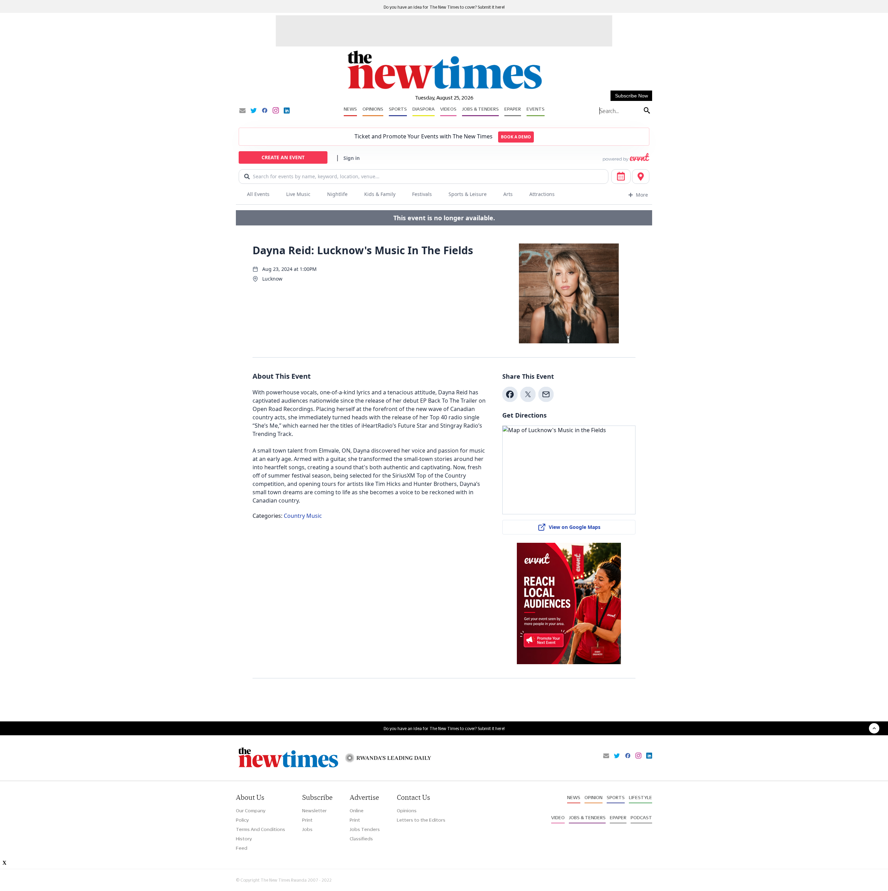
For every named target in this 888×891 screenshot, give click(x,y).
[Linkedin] (287, 111)
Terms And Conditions (260, 829)
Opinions (372, 109)
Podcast (641, 817)
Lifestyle (640, 797)
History (244, 838)
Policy (242, 820)
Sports (398, 109)
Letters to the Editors (421, 820)
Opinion (593, 797)
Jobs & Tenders (480, 109)
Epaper (512, 109)
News (350, 109)
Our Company (250, 810)
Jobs (307, 829)
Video (558, 817)
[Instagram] (276, 111)
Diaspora (423, 109)
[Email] (242, 111)
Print (307, 820)
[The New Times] (444, 89)
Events (536, 109)
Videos (448, 109)
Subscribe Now (631, 95)
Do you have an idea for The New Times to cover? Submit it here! (444, 7)
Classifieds (361, 838)
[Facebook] (265, 111)
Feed (241, 848)
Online (357, 810)
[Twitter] (253, 111)
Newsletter (314, 810)
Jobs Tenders (365, 829)
